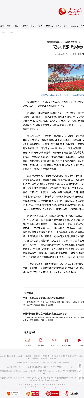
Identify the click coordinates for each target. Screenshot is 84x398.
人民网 (2, 32)
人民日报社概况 (5, 356)
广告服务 (46, 356)
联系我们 (53, 358)
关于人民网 (18, 356)
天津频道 (10, 32)
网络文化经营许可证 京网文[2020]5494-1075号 (42, 378)
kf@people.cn (22, 367)
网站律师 (35, 358)
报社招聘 (28, 356)
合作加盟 (55, 356)
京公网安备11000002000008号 (49, 380)
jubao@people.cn (63, 362)
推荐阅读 (28, 293)
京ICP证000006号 (32, 380)
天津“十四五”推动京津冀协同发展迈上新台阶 (45, 314)
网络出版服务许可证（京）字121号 (71, 378)
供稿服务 (64, 356)
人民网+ (40, 345)
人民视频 (79, 345)
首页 (2, 26)
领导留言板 (66, 345)
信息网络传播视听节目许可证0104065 (13, 378)
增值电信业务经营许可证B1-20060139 (41, 371)
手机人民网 (53, 345)
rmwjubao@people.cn (72, 367)
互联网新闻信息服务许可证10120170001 (13, 371)
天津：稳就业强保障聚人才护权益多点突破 (44, 298)
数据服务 (73, 356)
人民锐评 (24, 26)
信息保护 (44, 358)
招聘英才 (37, 356)
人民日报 (27, 345)
